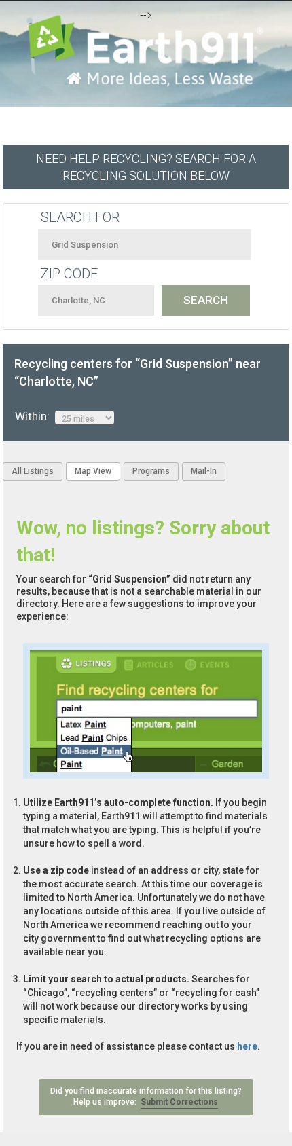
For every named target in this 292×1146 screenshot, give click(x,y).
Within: (35, 416)
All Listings (33, 471)
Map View (93, 471)
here (247, 1046)
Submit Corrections (179, 1102)
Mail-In (204, 471)
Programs (151, 471)
